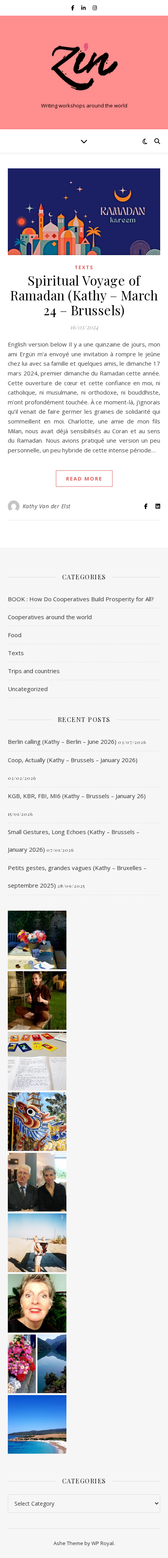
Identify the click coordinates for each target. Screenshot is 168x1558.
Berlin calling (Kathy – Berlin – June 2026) (62, 741)
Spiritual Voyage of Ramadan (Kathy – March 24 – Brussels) (84, 295)
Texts (84, 267)
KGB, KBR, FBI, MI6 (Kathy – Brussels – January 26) (77, 796)
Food (14, 635)
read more (84, 478)
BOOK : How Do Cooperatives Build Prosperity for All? (81, 599)
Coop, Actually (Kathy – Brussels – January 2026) (73, 760)
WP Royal (102, 1543)
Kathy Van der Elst (47, 506)
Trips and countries (34, 671)
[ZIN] (84, 66)
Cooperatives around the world (50, 617)
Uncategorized (28, 689)
